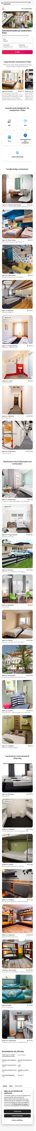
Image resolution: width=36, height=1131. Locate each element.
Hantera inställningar (17, 1120)
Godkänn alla (17, 1111)
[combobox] (17, 41)
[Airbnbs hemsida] (3, 8)
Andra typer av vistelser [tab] (8, 1055)
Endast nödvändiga (17, 1116)
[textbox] (9, 47)
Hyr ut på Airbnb (27, 9)
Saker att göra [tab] (22, 1055)
